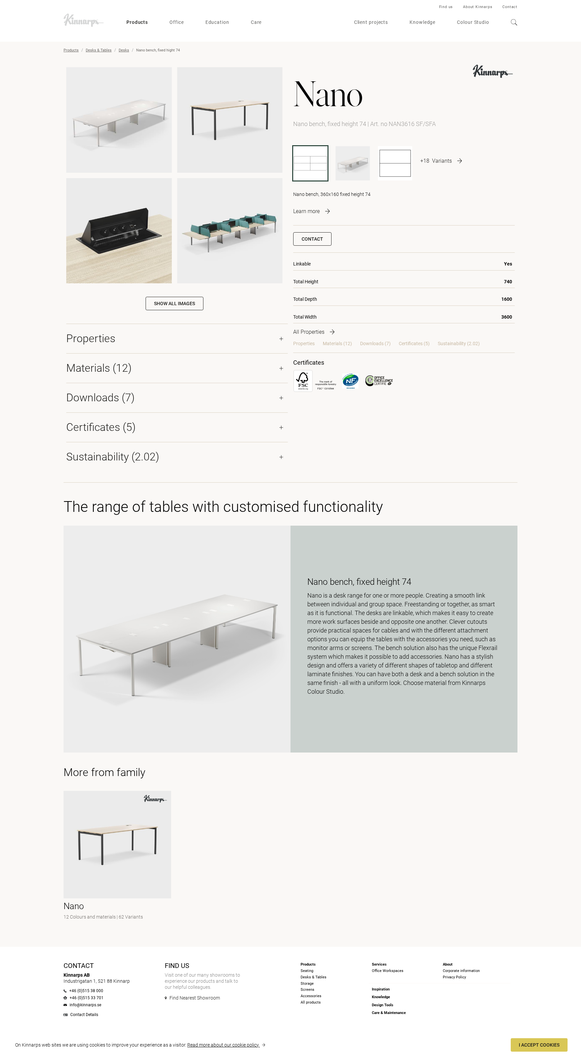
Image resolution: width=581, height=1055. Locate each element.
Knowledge (422, 22)
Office (176, 22)
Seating (307, 971)
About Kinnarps (477, 7)
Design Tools (382, 1005)
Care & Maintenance (389, 1013)
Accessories (311, 996)
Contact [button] (312, 239)
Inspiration (381, 989)
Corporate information (461, 971)
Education (217, 22)
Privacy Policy (454, 977)
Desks (124, 50)
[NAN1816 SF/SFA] (395, 163)
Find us (446, 7)
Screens (307, 989)
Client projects (371, 22)
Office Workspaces (387, 971)
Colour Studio (473, 22)
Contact (509, 7)
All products (311, 1002)
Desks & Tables (99, 50)
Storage (307, 983)
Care (256, 22)
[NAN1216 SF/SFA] (353, 163)
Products (137, 22)
